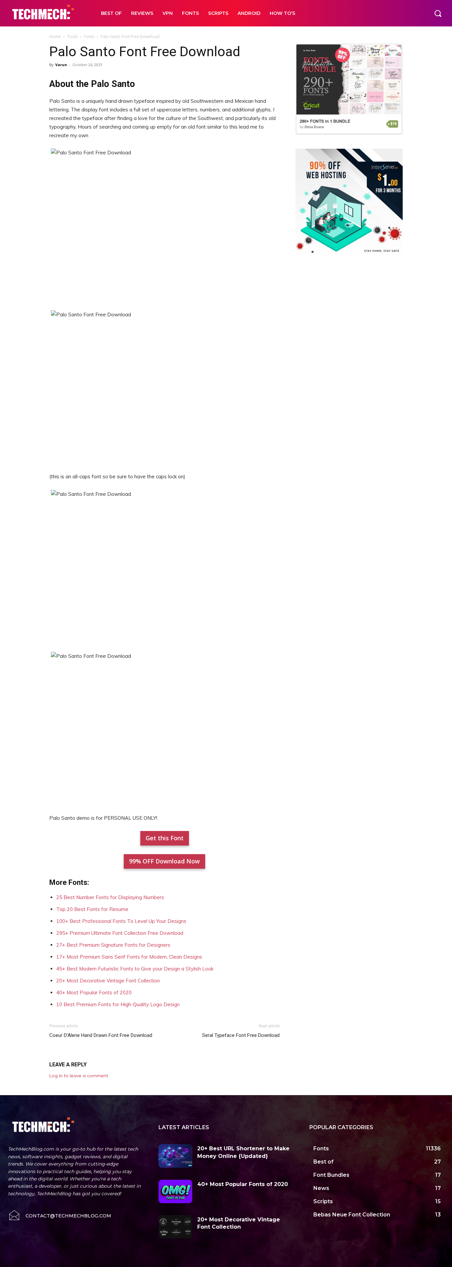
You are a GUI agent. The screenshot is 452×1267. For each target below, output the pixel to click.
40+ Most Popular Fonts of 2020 (94, 992)
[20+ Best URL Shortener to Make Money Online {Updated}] (175, 1156)
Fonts (89, 36)
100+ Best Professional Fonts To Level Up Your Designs (121, 921)
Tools (72, 36)
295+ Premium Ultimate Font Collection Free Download (119, 933)
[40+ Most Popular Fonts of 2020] (175, 1191)
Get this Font (165, 838)
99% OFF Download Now (164, 861)
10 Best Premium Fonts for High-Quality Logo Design (118, 1004)
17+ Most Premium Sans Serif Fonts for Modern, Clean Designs (129, 957)
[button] (437, 13)
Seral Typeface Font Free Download (241, 1035)
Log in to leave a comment (78, 1076)
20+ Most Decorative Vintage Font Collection (108, 980)
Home (55, 36)
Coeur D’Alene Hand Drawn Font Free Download (100, 1035)
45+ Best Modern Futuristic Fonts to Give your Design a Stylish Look (134, 969)
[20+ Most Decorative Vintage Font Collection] (175, 1227)
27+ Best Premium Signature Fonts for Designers (113, 945)
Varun (61, 64)
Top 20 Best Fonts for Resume (92, 909)
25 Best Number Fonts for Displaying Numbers (110, 897)
